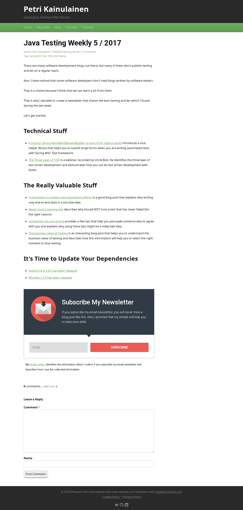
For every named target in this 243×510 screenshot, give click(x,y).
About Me (43, 27)
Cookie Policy (111, 497)
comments (89, 51)
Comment (32, 407)
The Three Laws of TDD (44, 160)
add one (48, 386)
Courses (71, 27)
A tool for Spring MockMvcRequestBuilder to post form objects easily (75, 143)
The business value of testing (48, 233)
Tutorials (88, 27)
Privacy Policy (132, 497)
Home (28, 27)
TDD (50, 56)
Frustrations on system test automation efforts (60, 197)
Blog (58, 27)
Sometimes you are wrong (46, 221)
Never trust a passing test (46, 209)
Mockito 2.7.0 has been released (50, 278)
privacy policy (37, 364)
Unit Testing (59, 56)
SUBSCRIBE (119, 347)
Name (28, 458)
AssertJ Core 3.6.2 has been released (53, 271)
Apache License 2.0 (168, 492)
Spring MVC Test (38, 56)
